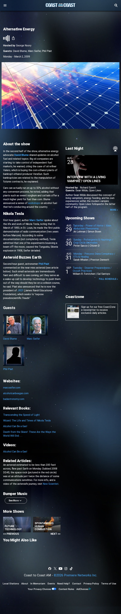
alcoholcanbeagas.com (16, 393)
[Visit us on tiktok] (71, 568)
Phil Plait (47, 51)
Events (51, 583)
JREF (20, 290)
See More (14, 500)
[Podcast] (115, 148)
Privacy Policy (91, 583)
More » (114, 210)
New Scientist (50, 483)
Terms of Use (108, 583)
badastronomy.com (13, 399)
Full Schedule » (108, 279)
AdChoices (82, 589)
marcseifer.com (11, 387)
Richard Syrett (88, 187)
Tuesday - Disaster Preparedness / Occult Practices (92, 269)
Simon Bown (94, 231)
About (24, 583)
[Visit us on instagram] (66, 568)
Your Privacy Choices (39, 589)
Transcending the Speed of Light (21, 414)
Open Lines (95, 190)
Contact (76, 583)
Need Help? (63, 583)
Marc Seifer (34, 51)
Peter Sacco (80, 245)
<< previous (11, 533)
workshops (34, 203)
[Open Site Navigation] (5, 5)
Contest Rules (66, 589)
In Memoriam (37, 583)
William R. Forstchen (84, 273)
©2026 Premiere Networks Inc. (75, 575)
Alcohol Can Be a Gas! (15, 426)
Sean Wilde (81, 190)
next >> (55, 533)
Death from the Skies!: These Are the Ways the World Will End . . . (29, 433)
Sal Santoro (103, 273)
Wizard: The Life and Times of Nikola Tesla (27, 420)
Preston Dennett (99, 259)
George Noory (23, 45)
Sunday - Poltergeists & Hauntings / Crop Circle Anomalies (93, 241)
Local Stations (11, 583)
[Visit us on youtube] (60, 568)
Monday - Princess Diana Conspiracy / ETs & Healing (94, 255)
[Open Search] (115, 5)
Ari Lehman (79, 231)
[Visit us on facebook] (50, 568)
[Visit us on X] (55, 568)
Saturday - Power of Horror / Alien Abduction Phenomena (92, 227)
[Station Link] (60, 5)
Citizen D (95, 245)
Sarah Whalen (80, 259)
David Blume (20, 51)
